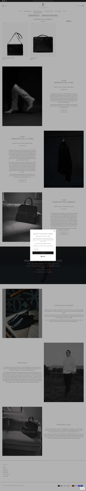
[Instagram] (44, 256)
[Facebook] (41, 256)
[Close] (54, 231)
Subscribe (43, 252)
